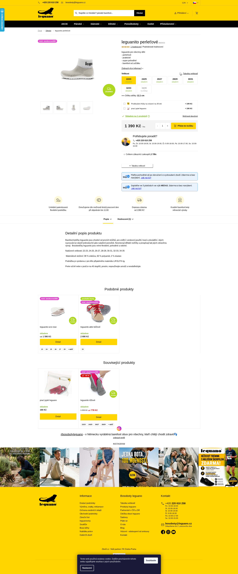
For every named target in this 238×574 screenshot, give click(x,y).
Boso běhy (84, 528)
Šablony (124, 517)
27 (60, 349)
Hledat (140, 13)
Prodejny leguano (128, 507)
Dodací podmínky (87, 503)
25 (51, 349)
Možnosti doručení (190, 116)
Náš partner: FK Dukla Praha (123, 549)
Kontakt (123, 535)
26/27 (97, 424)
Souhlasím (151, 560)
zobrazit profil (119, 438)
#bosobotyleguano (72, 434)
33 (83, 349)
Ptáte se (124, 521)
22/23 (84, 424)
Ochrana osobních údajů (90, 510)
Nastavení (87, 568)
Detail (58, 342)
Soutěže (83, 524)
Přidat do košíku (185, 126)
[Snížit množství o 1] (157, 126)
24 (46, 349)
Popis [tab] (106, 219)
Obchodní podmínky (88, 514)
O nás (123, 524)
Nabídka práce (86, 531)
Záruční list (84, 517)
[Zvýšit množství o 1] (167, 126)
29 (64, 349)
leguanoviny (85, 521)
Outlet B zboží (86, 535)
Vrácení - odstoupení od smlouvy (134, 531)
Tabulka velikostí (190, 74)
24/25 (90, 424)
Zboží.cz (105, 549)
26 (55, 349)
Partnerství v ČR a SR (130, 510)
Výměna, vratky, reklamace (91, 507)
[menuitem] (64, 24)
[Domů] (40, 31)
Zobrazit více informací (132, 68)
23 (42, 349)
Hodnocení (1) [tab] (124, 219)
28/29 (104, 424)
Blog (122, 528)
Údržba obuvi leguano (130, 514)
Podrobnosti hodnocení (153, 47)
